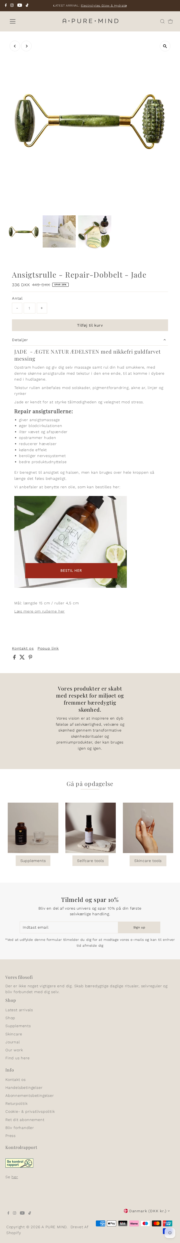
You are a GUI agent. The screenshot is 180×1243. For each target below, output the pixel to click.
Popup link (48, 648)
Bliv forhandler (19, 1127)
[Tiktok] (27, 5)
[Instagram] (12, 5)
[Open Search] (162, 21)
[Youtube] (19, 5)
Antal (17, 298)
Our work (14, 1050)
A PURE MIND (54, 1227)
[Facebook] (6, 5)
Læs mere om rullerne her (39, 611)
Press (10, 1135)
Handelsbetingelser (23, 1087)
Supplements (33, 860)
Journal (12, 1042)
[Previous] (54, 5)
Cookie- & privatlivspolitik (30, 1111)
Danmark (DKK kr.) (148, 1211)
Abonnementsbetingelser (29, 1095)
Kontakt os (23, 648)
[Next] (126, 5)
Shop (10, 1018)
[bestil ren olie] (70, 586)
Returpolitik (16, 1103)
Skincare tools (148, 860)
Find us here (17, 1058)
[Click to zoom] (165, 46)
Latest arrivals (19, 1010)
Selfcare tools (90, 860)
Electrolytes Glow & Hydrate (104, 5)
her (14, 1177)
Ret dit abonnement (24, 1119)
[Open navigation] (26, 21)
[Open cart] (170, 21)
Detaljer (20, 340)
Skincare (13, 1034)
